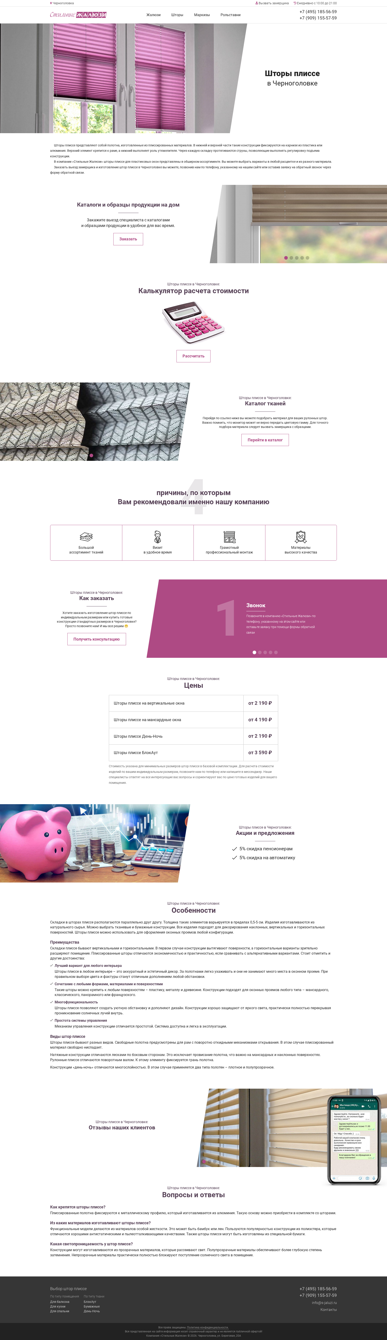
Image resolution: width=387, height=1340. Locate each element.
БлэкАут (90, 1302)
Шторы (177, 15)
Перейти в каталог (265, 440)
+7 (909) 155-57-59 (318, 18)
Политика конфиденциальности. (208, 1327)
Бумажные (92, 1306)
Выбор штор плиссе (68, 1289)
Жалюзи (153, 15)
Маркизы (202, 15)
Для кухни (57, 1306)
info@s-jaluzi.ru (324, 1303)
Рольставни (231, 15)
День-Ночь (92, 1311)
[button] (286, 258)
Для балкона (59, 1302)
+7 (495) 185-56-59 (318, 11)
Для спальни (59, 1311)
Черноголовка (63, 3)
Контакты (328, 1310)
